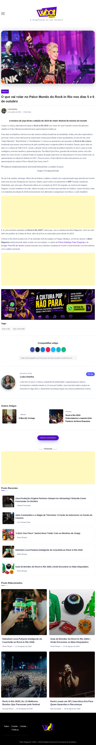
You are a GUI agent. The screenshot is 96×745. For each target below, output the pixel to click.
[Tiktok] (77, 726)
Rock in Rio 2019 (18, 329)
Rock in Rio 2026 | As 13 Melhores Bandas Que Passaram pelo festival (21, 703)
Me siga (90, 374)
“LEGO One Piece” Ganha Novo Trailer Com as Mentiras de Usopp (47, 533)
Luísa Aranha (12, 109)
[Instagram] (72, 726)
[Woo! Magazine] (46, 12)
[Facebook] (88, 726)
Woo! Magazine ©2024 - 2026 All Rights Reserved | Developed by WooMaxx (48, 742)
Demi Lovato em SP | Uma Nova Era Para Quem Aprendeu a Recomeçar (71, 703)
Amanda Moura (8, 709)
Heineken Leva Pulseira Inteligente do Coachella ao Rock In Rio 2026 (49, 550)
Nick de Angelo (55, 709)
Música (5, 91)
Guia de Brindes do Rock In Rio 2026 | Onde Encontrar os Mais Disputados (52, 567)
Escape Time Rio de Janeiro (12, 246)
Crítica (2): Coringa (27, 418)
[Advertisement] (48, 212)
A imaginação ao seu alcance (46, 20)
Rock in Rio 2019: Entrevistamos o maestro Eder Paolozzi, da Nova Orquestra (79, 418)
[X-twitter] (82, 726)
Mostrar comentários (48, 438)
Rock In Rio (6, 329)
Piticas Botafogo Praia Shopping (71, 242)
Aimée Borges (7, 646)
